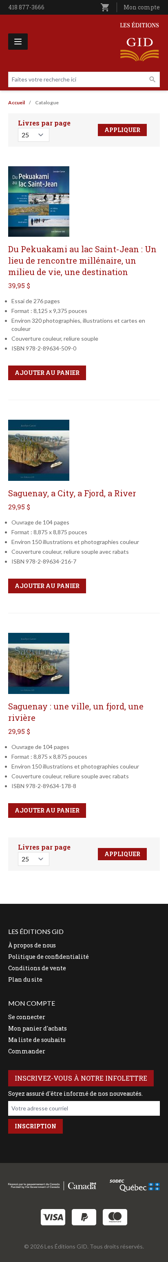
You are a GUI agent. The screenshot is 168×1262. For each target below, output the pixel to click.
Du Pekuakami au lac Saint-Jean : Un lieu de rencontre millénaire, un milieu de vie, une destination (82, 260)
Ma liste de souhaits (37, 1040)
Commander (26, 1051)
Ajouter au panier (47, 373)
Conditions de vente (37, 968)
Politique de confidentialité (48, 956)
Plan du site (25, 979)
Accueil (16, 102)
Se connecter (26, 1017)
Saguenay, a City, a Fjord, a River (72, 493)
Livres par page (44, 123)
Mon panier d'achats (37, 1028)
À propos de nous (32, 945)
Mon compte (142, 7)
